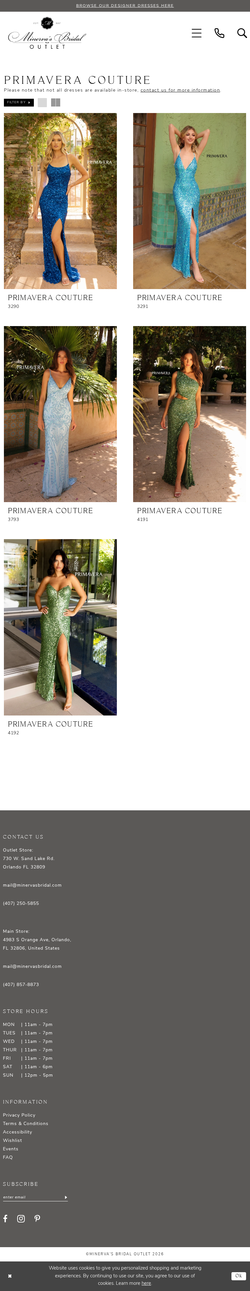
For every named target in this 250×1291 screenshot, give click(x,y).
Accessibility (17, 1132)
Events (11, 1149)
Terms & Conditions (26, 1123)
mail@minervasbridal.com (32, 885)
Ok (239, 1276)
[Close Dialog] (10, 1276)
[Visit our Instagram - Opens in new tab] (21, 1218)
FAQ (8, 1157)
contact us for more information (180, 90)
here (146, 1283)
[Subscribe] (65, 1197)
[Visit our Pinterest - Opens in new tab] (37, 1218)
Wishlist (12, 1140)
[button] (196, 33)
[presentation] (60, 201)
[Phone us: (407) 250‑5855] (219, 33)
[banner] (47, 33)
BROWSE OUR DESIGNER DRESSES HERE (125, 6)
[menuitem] (196, 33)
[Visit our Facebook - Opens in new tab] (5, 1218)
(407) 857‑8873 (21, 984)
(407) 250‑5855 (21, 903)
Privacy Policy (19, 1115)
